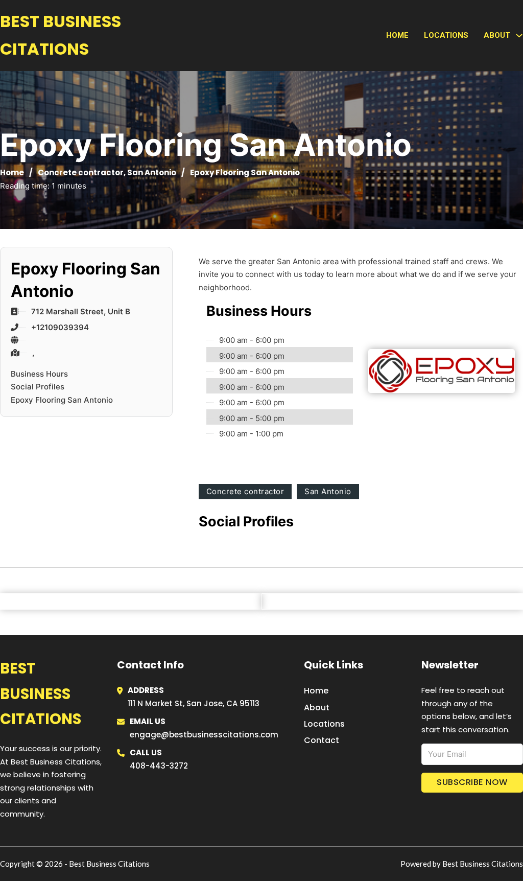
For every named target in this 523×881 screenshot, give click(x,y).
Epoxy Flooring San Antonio (62, 400)
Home (397, 35)
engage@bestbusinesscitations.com (204, 734)
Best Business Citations (60, 35)
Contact (321, 740)
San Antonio (151, 172)
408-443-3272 (159, 765)
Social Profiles (37, 386)
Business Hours (39, 374)
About (316, 707)
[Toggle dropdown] (519, 35)
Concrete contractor (81, 172)
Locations (446, 35)
